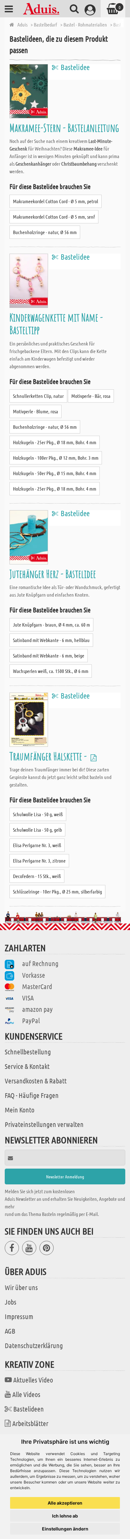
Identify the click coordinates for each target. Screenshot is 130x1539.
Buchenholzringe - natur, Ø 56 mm (45, 232)
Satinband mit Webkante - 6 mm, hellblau (51, 640)
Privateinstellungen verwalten (44, 1124)
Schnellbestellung (28, 1051)
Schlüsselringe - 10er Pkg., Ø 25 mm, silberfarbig (57, 891)
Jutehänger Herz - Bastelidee (52, 574)
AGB (10, 1331)
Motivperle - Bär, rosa (90, 396)
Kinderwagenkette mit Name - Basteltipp (56, 323)
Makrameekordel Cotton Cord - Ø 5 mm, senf (54, 217)
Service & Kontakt (27, 1066)
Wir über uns (21, 1287)
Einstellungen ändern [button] (65, 1528)
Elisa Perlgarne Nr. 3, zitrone (39, 861)
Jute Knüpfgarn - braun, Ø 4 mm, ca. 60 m (51, 625)
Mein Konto (19, 1110)
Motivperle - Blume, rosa (35, 411)
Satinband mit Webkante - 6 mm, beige (48, 655)
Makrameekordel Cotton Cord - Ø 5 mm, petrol (55, 201)
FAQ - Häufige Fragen (32, 1095)
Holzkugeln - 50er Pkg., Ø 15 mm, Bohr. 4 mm (54, 473)
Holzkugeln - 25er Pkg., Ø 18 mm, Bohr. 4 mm (54, 442)
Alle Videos (26, 1394)
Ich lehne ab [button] (65, 1515)
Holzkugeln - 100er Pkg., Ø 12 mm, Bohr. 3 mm (55, 458)
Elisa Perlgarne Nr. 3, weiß (37, 845)
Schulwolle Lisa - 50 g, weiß (38, 814)
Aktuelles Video (33, 1380)
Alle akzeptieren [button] (65, 1503)
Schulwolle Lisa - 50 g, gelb (37, 830)
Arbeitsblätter (30, 1423)
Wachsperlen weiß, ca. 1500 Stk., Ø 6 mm (50, 671)
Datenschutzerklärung (34, 1345)
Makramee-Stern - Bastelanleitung (64, 128)
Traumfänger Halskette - (49, 756)
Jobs (10, 1302)
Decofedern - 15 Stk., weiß (37, 876)
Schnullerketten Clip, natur (38, 396)
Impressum (19, 1316)
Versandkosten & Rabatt (36, 1080)
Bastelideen (28, 1409)
